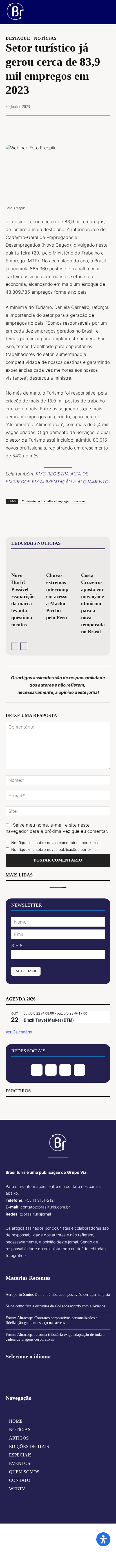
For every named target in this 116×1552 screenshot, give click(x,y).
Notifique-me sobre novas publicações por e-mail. (55, 849)
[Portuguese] (27, 1374)
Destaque (18, 38)
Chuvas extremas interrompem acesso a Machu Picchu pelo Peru (57, 596)
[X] (44, 126)
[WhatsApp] (70, 126)
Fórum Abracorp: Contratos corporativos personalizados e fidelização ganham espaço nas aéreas (51, 1320)
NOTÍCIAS (45, 38)
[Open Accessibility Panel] (103, 1539)
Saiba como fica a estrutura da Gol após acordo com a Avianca (55, 1306)
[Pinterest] (57, 126)
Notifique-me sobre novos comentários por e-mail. (55, 842)
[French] (19, 1374)
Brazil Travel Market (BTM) (49, 1020)
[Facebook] (31, 126)
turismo (79, 501)
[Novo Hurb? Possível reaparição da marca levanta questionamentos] (23, 561)
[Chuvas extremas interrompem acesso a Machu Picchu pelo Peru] (58, 561)
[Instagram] (51, 1070)
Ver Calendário (19, 1032)
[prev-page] (14, 646)
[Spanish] (36, 1374)
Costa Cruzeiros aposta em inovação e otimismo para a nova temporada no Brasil (93, 603)
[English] (10, 1374)
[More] (84, 126)
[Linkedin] (65, 1070)
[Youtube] (79, 1070)
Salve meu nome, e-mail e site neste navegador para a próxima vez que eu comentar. (57, 828)
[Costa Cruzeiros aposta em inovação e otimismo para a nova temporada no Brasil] (93, 561)
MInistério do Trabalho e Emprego (45, 501)
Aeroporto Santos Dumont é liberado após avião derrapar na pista (58, 1294)
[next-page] (23, 646)
